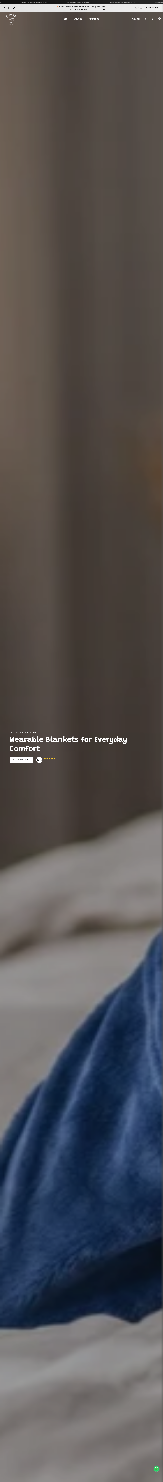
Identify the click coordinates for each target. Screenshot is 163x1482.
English (136, 19)
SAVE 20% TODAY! (20, 2)
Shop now (104, 8)
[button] (146, 19)
